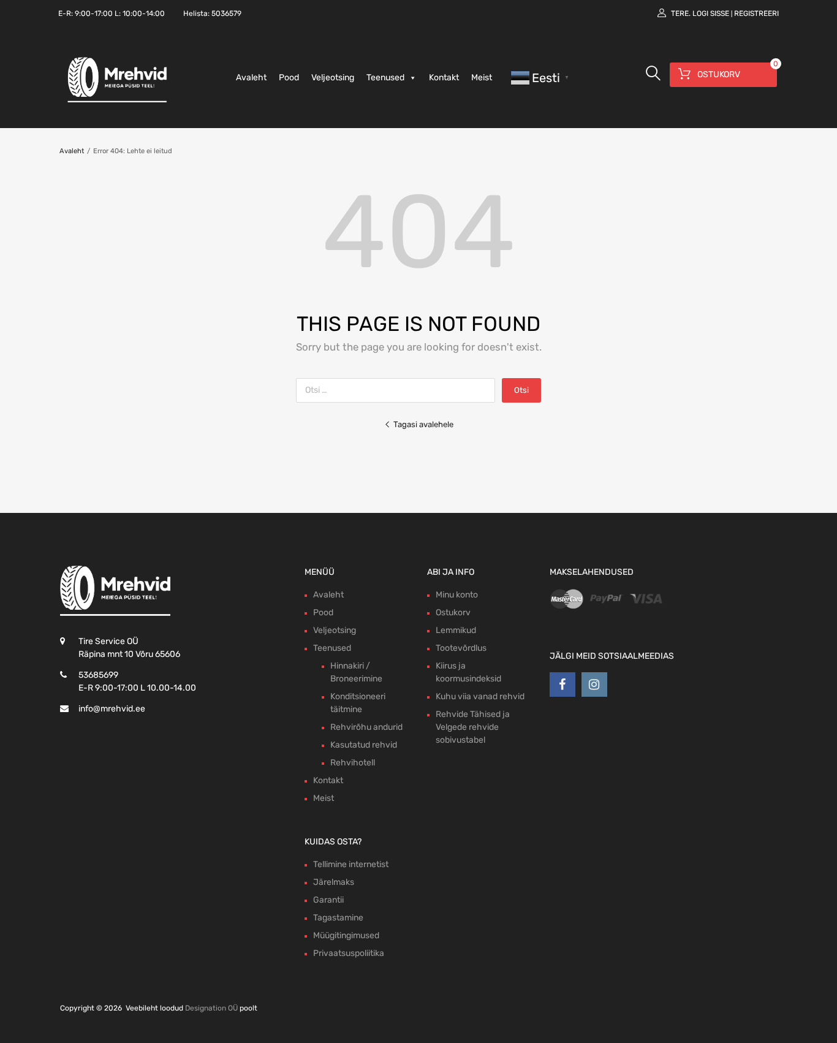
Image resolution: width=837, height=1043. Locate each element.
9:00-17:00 (94, 13)
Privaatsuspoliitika (348, 953)
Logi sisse (710, 13)
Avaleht (251, 77)
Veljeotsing (332, 77)
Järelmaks (333, 882)
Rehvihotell (352, 762)
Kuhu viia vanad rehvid (480, 696)
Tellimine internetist (350, 864)
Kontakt (444, 77)
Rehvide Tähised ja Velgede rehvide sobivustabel (473, 727)
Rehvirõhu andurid (366, 727)
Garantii (328, 900)
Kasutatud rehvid (363, 745)
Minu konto (457, 595)
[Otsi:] (399, 390)
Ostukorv (453, 612)
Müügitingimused (346, 935)
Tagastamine (338, 917)
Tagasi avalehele (423, 424)
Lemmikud (456, 630)
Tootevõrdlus (461, 648)
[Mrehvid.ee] (115, 101)
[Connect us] (562, 684)
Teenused (385, 77)
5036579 (226, 13)
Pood (289, 77)
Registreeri (756, 13)
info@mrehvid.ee (111, 709)
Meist (481, 77)
